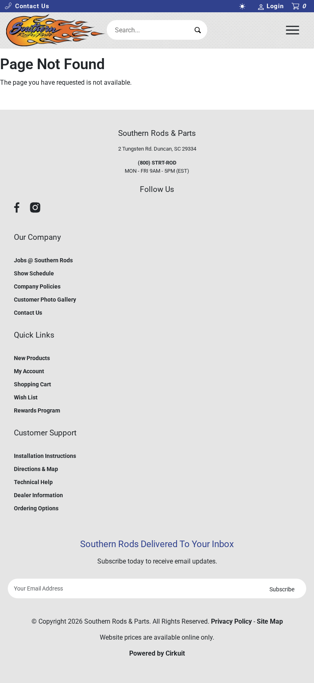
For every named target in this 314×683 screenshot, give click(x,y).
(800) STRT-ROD (157, 163)
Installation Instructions (45, 456)
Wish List (26, 397)
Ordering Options (36, 508)
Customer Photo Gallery (45, 299)
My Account (29, 371)
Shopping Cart (32, 384)
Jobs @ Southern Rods (43, 260)
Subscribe (281, 589)
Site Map (270, 621)
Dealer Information (38, 495)
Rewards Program (37, 410)
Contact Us (28, 312)
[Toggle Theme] (244, 6)
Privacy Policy (231, 621)
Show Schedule (34, 273)
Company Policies (37, 286)
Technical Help (33, 482)
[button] (26, 6)
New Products (32, 358)
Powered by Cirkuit (157, 653)
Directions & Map (36, 469)
